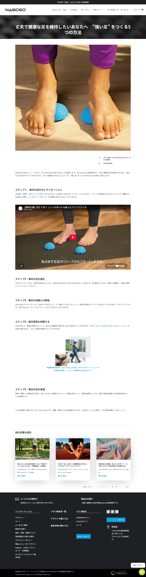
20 (116, 487)
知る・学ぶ (85, 10)
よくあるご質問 (21, 525)
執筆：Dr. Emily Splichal (115, 157)
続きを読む (21, 475)
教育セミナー (97, 10)
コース (78, 525)
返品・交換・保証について (25, 532)
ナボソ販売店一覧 (113, 10)
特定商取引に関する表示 (24, 536)
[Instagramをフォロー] (108, 511)
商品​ (64, 10)
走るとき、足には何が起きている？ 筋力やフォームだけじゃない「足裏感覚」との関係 (32, 465)
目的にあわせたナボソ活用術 (25, 472)
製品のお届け (20, 529)
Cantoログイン (82, 521)
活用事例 (74, 10)
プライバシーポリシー (23, 540)
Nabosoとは (56, 10)
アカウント (136, 10)
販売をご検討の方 (83, 536)
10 (113, 487)
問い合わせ (124, 10)
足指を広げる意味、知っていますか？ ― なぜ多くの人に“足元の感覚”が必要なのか (113, 465)
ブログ (105, 157)
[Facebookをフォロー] (112, 511)
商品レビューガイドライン (25, 544)
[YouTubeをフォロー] (117, 511)
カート (17, 521)
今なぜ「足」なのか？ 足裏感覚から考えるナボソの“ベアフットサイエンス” (72, 465)
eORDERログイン (83, 517)
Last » (127, 487)
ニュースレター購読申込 (116, 520)
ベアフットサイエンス (79, 469)
